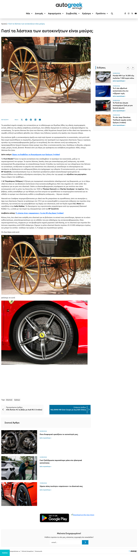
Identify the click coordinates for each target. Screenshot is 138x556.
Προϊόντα (100, 13)
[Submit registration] (85, 542)
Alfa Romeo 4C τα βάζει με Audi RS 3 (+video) (24, 410)
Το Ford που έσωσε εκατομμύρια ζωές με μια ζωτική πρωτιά (123, 105)
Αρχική (4, 24)
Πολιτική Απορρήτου (27, 551)
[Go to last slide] (128, 67)
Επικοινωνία (38, 551)
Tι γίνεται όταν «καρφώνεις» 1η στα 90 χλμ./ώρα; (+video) (40, 213)
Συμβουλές (71, 13)
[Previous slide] (3, 70)
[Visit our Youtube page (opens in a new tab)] (135, 13)
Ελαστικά (9, 400)
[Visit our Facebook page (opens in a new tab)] (124, 13)
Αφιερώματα (54, 13)
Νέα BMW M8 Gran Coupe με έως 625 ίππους (68, 410)
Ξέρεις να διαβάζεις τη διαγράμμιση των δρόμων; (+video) (36, 154)
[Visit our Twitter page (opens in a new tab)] (131, 13)
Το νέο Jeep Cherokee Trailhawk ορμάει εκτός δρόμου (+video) (122, 119)
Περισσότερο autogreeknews (10, 551)
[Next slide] (89, 70)
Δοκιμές (39, 13)
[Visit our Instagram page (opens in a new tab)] (127, 13)
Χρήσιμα (86, 13)
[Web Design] (133, 551)
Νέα (28, 13)
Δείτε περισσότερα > (46, 438)
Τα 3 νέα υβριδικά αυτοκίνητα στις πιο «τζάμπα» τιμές (120, 90)
